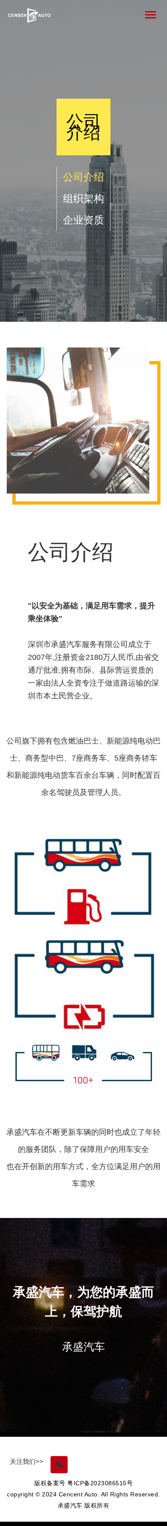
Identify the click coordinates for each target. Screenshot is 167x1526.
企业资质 (83, 220)
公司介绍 (83, 177)
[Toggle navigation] (150, 14)
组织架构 (83, 198)
